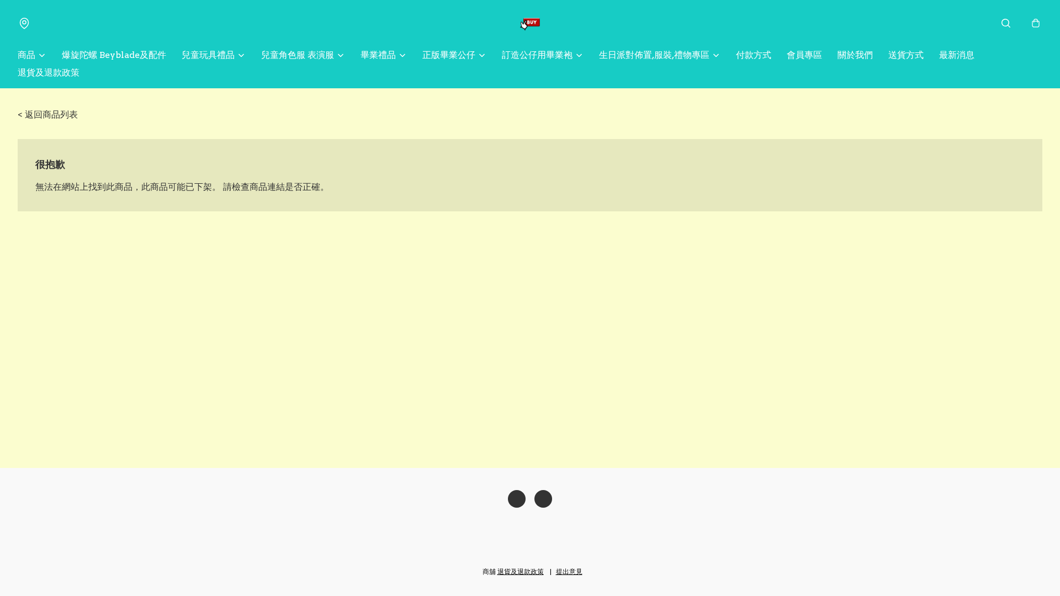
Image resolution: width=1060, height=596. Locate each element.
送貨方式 (906, 55)
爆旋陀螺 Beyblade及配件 (114, 55)
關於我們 (855, 55)
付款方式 (753, 55)
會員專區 (804, 55)
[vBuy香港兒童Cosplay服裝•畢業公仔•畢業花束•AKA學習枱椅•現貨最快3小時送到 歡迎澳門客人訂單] (530, 23)
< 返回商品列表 (48, 114)
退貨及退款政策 (49, 72)
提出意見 (569, 571)
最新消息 (956, 55)
